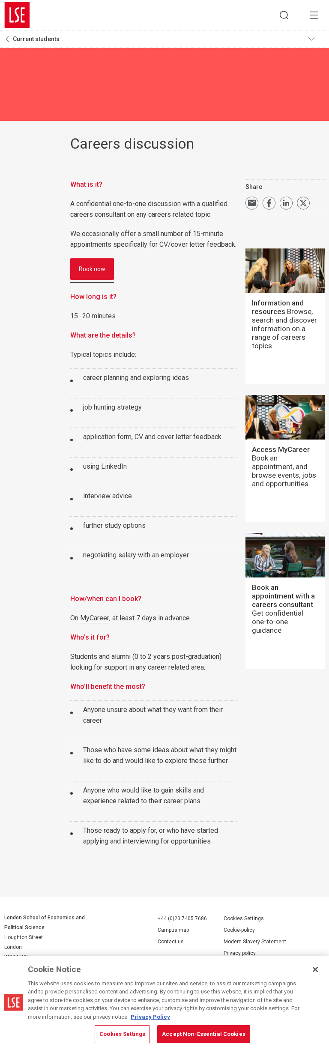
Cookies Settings (244, 918)
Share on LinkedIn (286, 203)
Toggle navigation (316, 39)
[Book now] (92, 278)
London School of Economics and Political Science (17, 15)
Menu (314, 15)
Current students (36, 39)
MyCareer (94, 618)
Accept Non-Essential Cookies (203, 1034)
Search (284, 15)
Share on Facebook (269, 203)
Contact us (171, 942)
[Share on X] (303, 203)
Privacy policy (240, 953)
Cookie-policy (239, 930)
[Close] (315, 969)
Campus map (173, 930)
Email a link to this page (251, 203)
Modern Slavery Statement (255, 942)
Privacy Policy (150, 1017)
